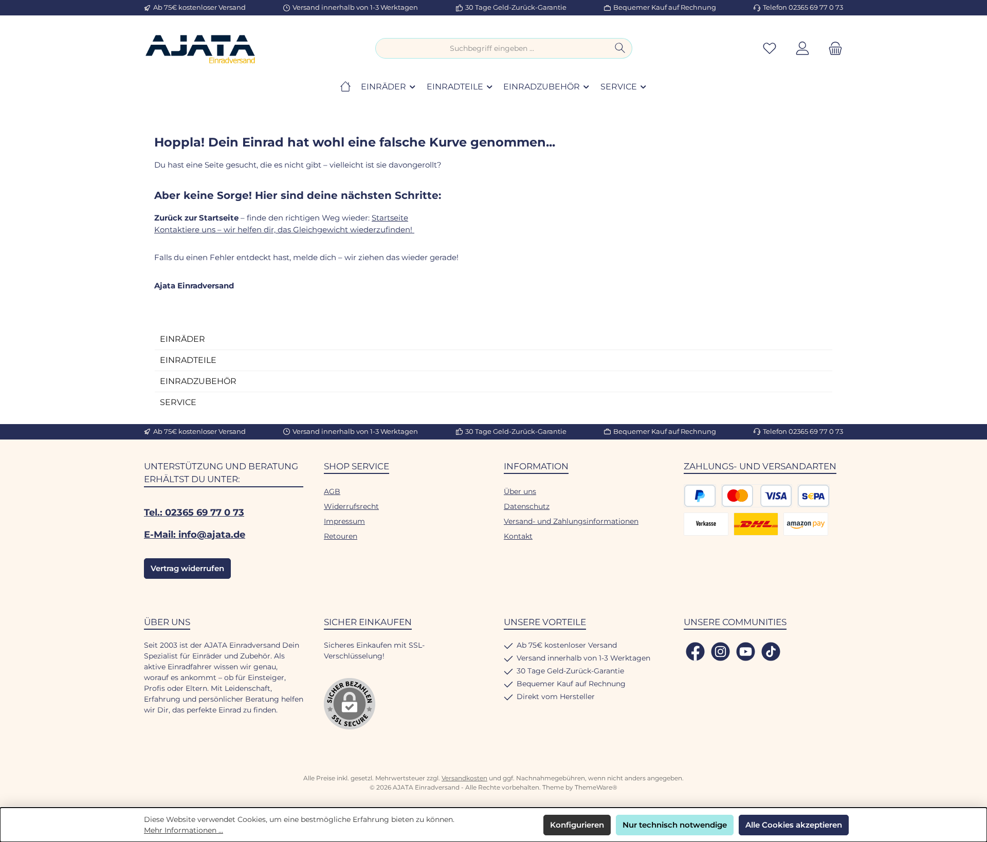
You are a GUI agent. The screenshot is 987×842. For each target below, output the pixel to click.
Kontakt (518, 536)
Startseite (390, 218)
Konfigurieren (577, 825)
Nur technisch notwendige (675, 825)
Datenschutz (527, 506)
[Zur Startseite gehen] (200, 48)
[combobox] (492, 48)
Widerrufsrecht (351, 506)
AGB (332, 491)
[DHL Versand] (756, 524)
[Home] (345, 87)
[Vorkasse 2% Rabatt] (706, 524)
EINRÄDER (182, 339)
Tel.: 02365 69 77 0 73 (194, 512)
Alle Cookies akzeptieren (793, 825)
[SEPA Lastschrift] (813, 495)
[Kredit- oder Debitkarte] (756, 495)
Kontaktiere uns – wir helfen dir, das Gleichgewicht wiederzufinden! (284, 229)
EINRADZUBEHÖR (198, 381)
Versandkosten (464, 778)
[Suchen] (620, 48)
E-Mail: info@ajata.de (194, 534)
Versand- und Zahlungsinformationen (571, 521)
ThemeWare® (596, 787)
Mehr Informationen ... (183, 830)
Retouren (340, 536)
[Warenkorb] (832, 48)
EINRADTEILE (188, 360)
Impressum (344, 521)
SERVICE (178, 402)
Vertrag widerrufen (187, 568)
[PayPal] (700, 495)
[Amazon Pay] (805, 524)
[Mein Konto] (802, 48)
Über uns (520, 491)
